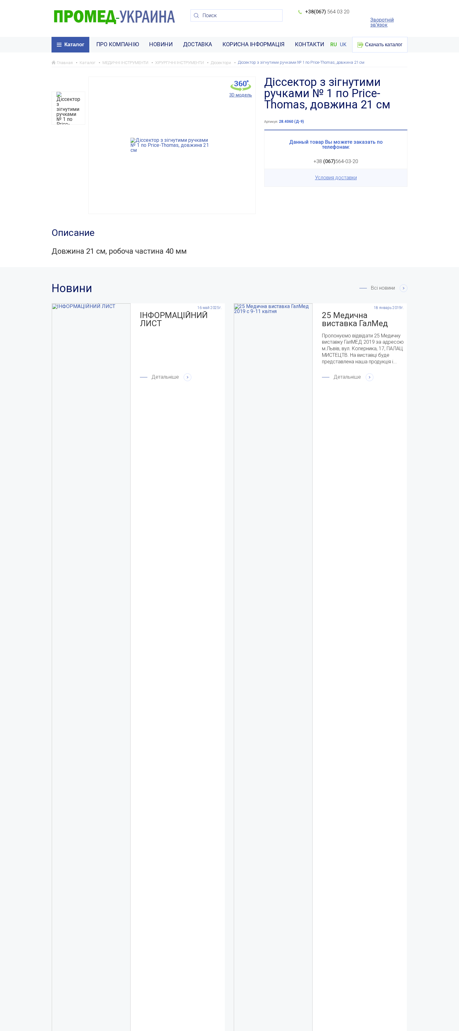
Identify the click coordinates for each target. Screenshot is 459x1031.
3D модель (240, 94)
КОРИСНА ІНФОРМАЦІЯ (253, 44)
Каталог (74, 44)
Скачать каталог (383, 44)
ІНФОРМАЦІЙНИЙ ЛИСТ (174, 319)
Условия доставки (336, 178)
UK (343, 44)
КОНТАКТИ (309, 44)
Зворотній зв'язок (382, 22)
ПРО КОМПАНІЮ (117, 44)
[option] (68, 108)
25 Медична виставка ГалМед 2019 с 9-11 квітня (356, 319)
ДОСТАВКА (197, 44)
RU (333, 44)
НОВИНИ (161, 44)
